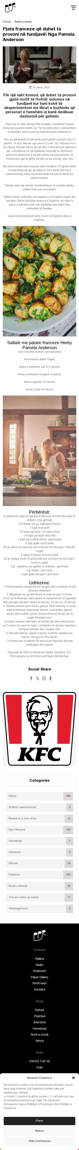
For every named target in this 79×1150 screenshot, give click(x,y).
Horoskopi (39, 1029)
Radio (39, 965)
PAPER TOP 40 (39, 1061)
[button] (73, 1078)
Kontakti (39, 990)
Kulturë (39, 1010)
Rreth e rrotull (39, 1035)
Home (7, 22)
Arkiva (40, 1041)
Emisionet (39, 971)
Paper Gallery (39, 977)
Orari (39, 1067)
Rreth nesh (39, 983)
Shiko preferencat (39, 1141)
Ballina (39, 959)
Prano (39, 1121)
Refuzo (39, 1131)
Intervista (39, 1022)
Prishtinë (39, 1016)
